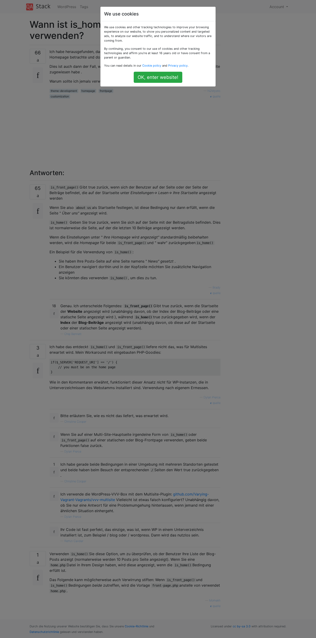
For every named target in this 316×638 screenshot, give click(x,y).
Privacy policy (178, 65)
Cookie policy (151, 65)
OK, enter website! (158, 77)
